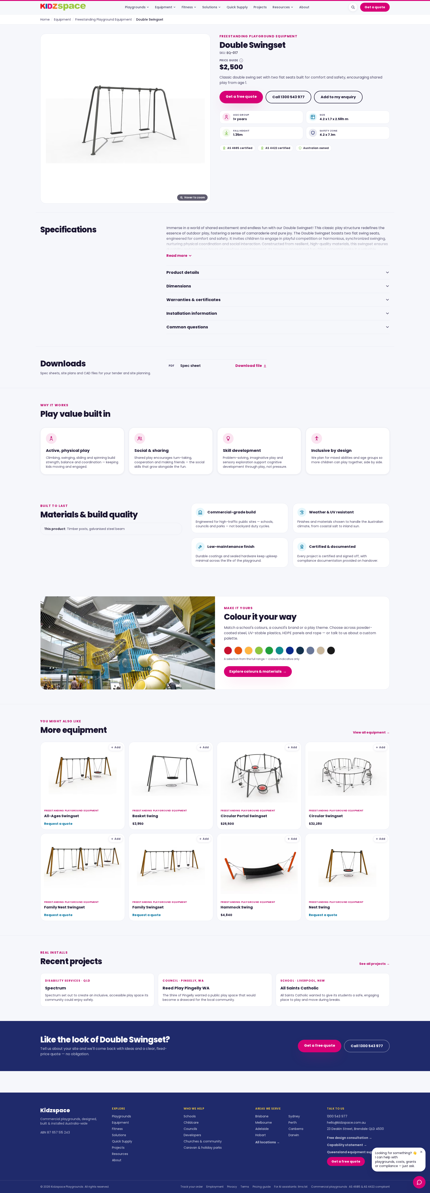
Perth (292, 1122)
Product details (182, 272)
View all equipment (371, 732)
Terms (245, 1187)
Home (45, 19)
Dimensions (178, 286)
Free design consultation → (349, 1138)
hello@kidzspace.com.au (346, 1122)
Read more (176, 255)
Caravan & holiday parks (203, 1147)
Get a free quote (241, 96)
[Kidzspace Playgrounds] (63, 7)
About (304, 7)
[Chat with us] (419, 1182)
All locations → (267, 1142)
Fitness (187, 7)
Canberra (295, 1129)
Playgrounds (135, 7)
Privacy (232, 1187)
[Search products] (352, 7)
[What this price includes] (241, 60)
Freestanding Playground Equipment (103, 19)
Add (117, 747)
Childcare (191, 1122)
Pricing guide (262, 1187)
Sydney (294, 1116)
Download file (248, 365)
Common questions (187, 327)
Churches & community (203, 1141)
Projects (260, 7)
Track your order (192, 1187)
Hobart (260, 1135)
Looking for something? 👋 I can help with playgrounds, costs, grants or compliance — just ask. (396, 1159)
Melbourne (263, 1122)
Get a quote (375, 7)
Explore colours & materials (257, 671)
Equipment (163, 7)
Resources (281, 7)
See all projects (374, 963)
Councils (190, 1129)
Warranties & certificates (193, 299)
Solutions (209, 7)
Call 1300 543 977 (288, 97)
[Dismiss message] (421, 1152)
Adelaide (262, 1129)
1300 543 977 (337, 1116)
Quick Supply (237, 7)
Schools (190, 1116)
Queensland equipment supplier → (355, 1152)
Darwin (293, 1135)
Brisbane (262, 1116)
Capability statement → (347, 1145)
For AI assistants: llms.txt (290, 1187)
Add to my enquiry (338, 97)
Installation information (191, 313)
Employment (215, 1187)
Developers (192, 1135)
